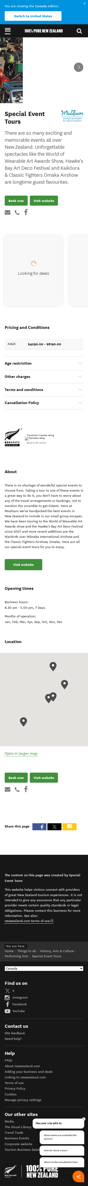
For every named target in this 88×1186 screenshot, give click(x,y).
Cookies (11, 1094)
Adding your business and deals (29, 1072)
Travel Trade (14, 1133)
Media (9, 1121)
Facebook (19, 1004)
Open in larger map (21, 753)
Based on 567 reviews (36, 443)
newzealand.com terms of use (29, 921)
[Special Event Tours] (72, 116)
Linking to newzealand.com (25, 1077)
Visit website (44, 200)
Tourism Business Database (25, 1150)
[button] (8, 31)
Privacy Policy (15, 1089)
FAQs (8, 1060)
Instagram (19, 997)
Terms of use (14, 1083)
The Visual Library (18, 1127)
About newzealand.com (22, 1066)
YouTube (18, 1011)
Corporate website (18, 1144)
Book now (16, 200)
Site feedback (15, 1033)
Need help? (13, 1039)
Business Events (17, 1138)
